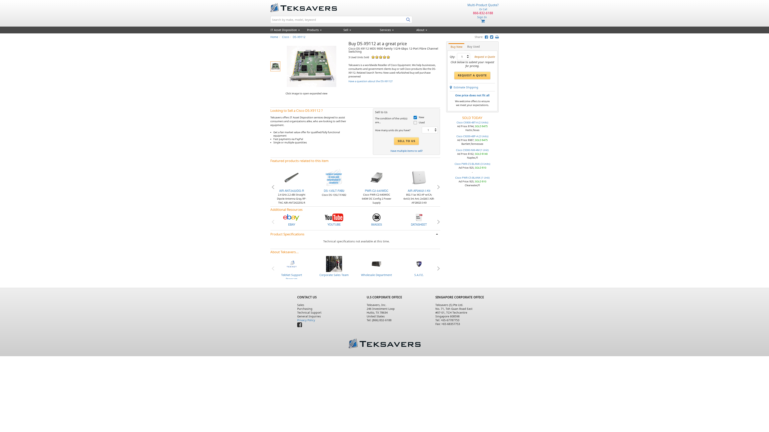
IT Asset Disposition (284, 30)
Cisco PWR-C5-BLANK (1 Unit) (472, 177)
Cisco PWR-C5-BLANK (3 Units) (472, 164)
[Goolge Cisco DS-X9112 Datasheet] (419, 217)
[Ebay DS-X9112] (291, 217)
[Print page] (497, 37)
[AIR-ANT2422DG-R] (292, 177)
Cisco (285, 37)
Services (386, 30)
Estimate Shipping (465, 87)
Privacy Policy (306, 320)
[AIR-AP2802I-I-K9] (419, 177)
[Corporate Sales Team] (334, 263)
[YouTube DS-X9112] (334, 217)
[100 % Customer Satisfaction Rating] (373, 57)
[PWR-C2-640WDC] (376, 177)
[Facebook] (300, 326)
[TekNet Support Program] (292, 263)
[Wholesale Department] (376, 263)
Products (313, 30)
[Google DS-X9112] (376, 217)
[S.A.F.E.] (419, 263)
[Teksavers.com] (384, 343)
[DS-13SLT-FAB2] (334, 177)
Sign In (482, 17)
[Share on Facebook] (486, 37)
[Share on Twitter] (491, 37)
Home (274, 37)
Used (422, 122)
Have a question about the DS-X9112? (370, 81)
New (421, 117)
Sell (346, 30)
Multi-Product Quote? (483, 5)
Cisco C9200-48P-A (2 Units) (472, 136)
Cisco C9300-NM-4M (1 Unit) (472, 150)
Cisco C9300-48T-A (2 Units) (472, 122)
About (420, 30)
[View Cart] (483, 21)
